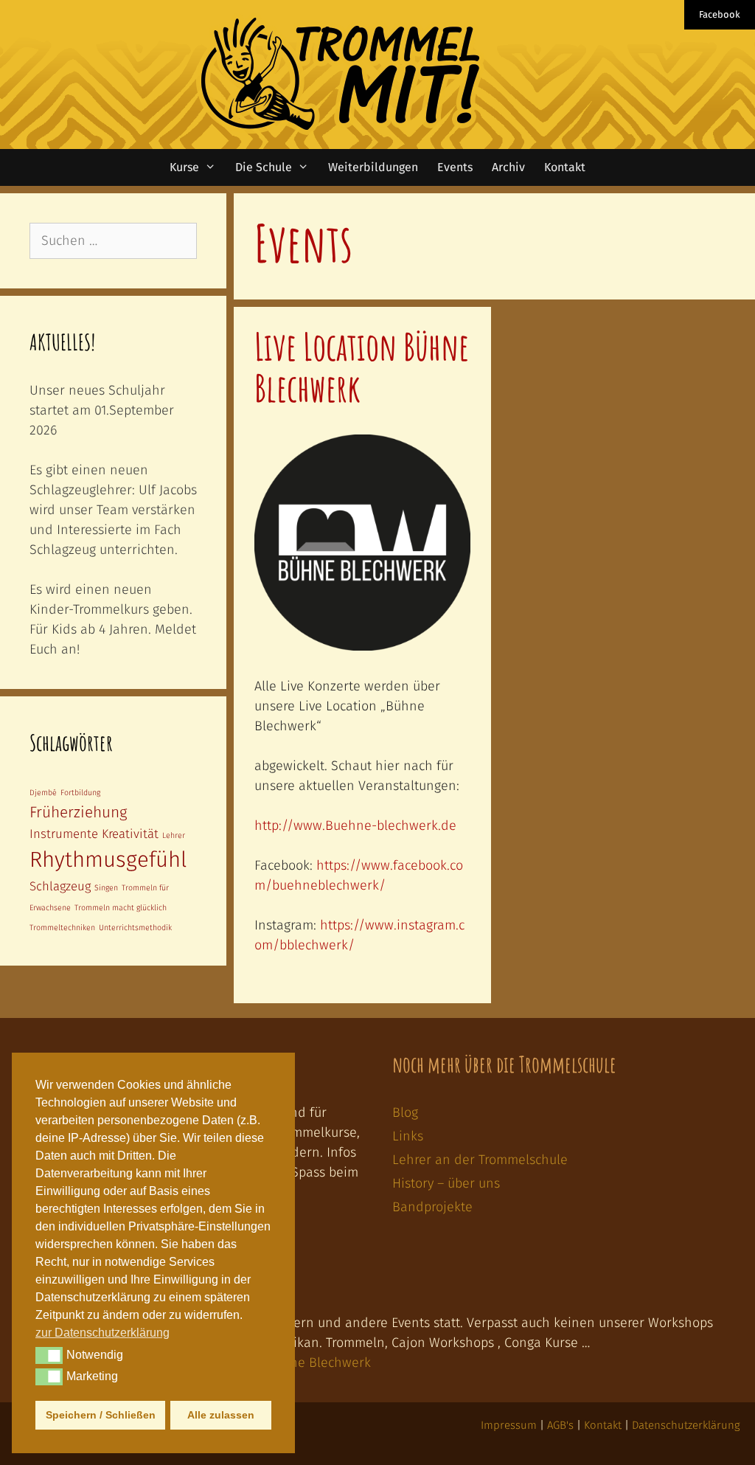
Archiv (508, 167)
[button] (49, 1355)
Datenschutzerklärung (686, 1425)
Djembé (43, 792)
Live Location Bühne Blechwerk (361, 366)
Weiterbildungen (373, 167)
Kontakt (564, 167)
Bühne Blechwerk (318, 1362)
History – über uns (446, 1183)
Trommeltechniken (62, 927)
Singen (106, 888)
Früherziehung (78, 812)
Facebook (719, 14)
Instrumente (63, 833)
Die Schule (263, 167)
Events (455, 167)
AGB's (560, 1425)
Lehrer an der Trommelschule (480, 1159)
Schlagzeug (60, 886)
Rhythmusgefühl (108, 860)
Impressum (509, 1425)
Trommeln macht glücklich (120, 907)
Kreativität (130, 833)
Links (407, 1136)
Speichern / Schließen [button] (101, 1415)
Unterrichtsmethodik (135, 927)
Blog (405, 1112)
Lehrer (173, 835)
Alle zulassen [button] (220, 1415)
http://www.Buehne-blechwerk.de (355, 825)
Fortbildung (80, 792)
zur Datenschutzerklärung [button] (102, 1332)
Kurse (184, 167)
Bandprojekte (432, 1207)
